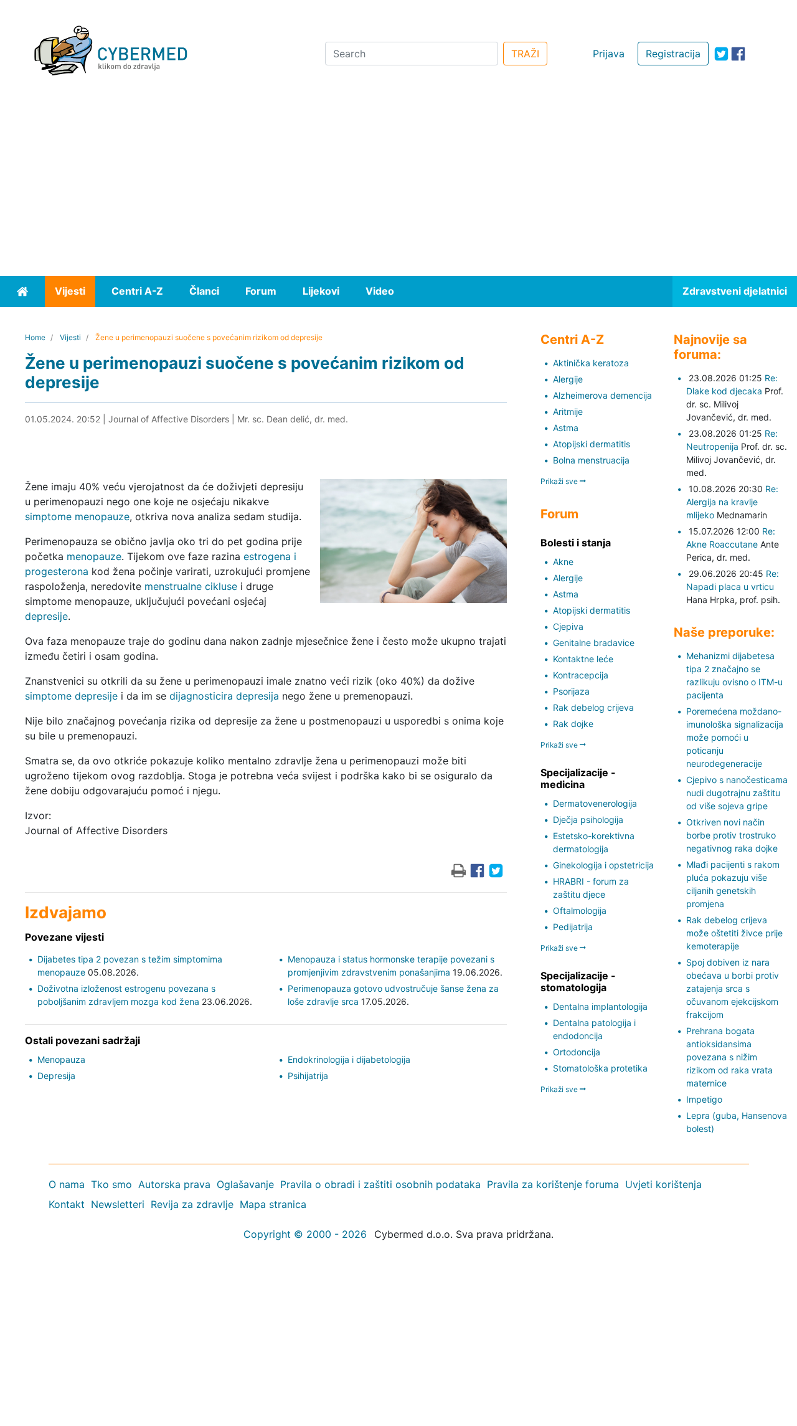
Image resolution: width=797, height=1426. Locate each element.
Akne (563, 561)
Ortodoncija (576, 1052)
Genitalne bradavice (593, 642)
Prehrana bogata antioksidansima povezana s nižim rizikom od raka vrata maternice (729, 1056)
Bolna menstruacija (591, 460)
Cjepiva (568, 626)
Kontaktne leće (583, 659)
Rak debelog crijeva (593, 707)
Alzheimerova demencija (602, 395)
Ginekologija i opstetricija (603, 865)
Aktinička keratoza (591, 363)
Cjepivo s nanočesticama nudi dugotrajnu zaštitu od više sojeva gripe (737, 792)
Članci (204, 291)
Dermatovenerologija (595, 803)
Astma (565, 427)
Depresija (56, 1075)
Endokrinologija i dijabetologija (349, 1059)
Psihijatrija (308, 1075)
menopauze (94, 556)
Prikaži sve (560, 481)
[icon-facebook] (738, 54)
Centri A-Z (137, 291)
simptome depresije (71, 696)
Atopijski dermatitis (591, 444)
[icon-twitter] (721, 54)
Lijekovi (321, 291)
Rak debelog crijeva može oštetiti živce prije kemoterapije (734, 933)
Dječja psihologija (588, 819)
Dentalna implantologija (600, 1006)
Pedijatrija (573, 926)
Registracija (673, 53)
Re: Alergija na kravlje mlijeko (732, 501)
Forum (260, 291)
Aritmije (568, 411)
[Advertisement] (398, 182)
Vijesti (70, 291)
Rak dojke (573, 723)
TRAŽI (525, 53)
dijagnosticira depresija (224, 696)
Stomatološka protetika (600, 1068)
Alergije (568, 379)
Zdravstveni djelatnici (734, 291)
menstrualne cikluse (190, 586)
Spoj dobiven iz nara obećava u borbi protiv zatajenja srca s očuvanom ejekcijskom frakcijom (732, 988)
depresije (46, 616)
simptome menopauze (77, 516)
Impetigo (704, 1099)
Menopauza (61, 1059)
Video (379, 291)
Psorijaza (571, 691)
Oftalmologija (579, 910)
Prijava (609, 53)
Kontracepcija (580, 675)
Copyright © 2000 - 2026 (305, 1234)
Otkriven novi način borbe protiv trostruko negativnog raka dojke (732, 835)
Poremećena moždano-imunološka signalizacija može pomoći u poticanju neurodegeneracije (734, 737)
